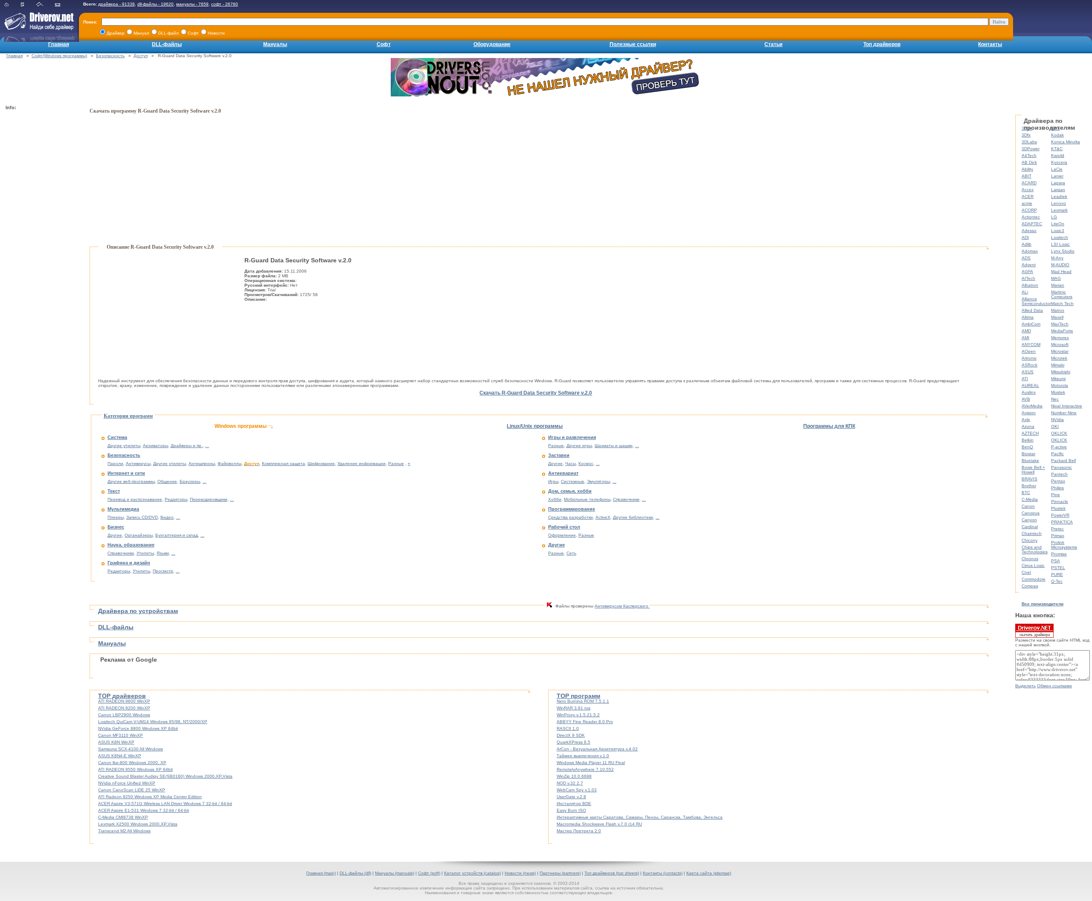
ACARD (1029, 182)
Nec (1055, 399)
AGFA (1027, 271)
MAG (1056, 278)
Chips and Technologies (1035, 549)
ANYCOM (1031, 344)
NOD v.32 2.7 (570, 783)
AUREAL (1030, 385)
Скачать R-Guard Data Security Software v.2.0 (535, 393)
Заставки (558, 455)
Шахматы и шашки (614, 445)
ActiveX (602, 517)
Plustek (1058, 508)
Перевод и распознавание (134, 499)
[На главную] (12, 5)
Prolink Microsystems (1064, 544)
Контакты (990, 44)
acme (1027, 203)
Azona (1028, 426)
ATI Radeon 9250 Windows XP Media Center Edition (150, 796)
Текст (113, 491)
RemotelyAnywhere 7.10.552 (585, 769)
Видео (167, 517)
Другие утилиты (123, 445)
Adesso (1029, 230)
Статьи (773, 44)
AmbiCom (1031, 324)
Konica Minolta (1065, 142)
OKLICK (1059, 433)
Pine (1055, 494)
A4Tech (1029, 155)
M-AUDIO (1060, 264)
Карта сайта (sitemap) (708, 873)
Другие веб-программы (131, 481)
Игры (553, 481)
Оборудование (492, 44)
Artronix (1029, 358)
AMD (1026, 330)
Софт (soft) (429, 873)
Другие (114, 535)
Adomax (1030, 251)
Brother (1029, 485)
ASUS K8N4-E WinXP (119, 755)
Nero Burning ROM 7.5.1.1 (583, 701)
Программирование (571, 509)
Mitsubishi (1060, 371)
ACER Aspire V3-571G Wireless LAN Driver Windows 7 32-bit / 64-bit (165, 803)
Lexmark (1059, 210)
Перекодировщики (208, 499)
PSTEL (1058, 567)
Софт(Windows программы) (59, 55)
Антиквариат (563, 473)
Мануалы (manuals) (394, 873)
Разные (396, 463)
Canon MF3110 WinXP (120, 735)
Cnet (1026, 572)
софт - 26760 (224, 4)
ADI (1025, 237)
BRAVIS (1029, 479)
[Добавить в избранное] (28, 5)
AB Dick (1029, 162)
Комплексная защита (283, 463)
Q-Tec (1057, 581)
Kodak (1057, 135)
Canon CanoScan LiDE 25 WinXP (131, 790)
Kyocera (1059, 162)
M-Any (1057, 258)
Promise (1059, 554)
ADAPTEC (1032, 223)
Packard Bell (1063, 460)
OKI (1055, 426)
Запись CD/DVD (142, 517)
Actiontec (1031, 217)
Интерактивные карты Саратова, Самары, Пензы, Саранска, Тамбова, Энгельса (640, 817)
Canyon (1029, 519)
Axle (1026, 419)
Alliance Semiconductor (1036, 301)
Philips (1057, 487)
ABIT (1026, 176)
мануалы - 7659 (192, 4)
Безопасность (110, 55)
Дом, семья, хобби (570, 491)
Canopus (1031, 513)
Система (117, 437)
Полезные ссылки (633, 44)
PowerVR (1060, 515)
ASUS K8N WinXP (116, 742)
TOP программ (578, 695)
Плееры (115, 517)
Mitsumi (1058, 378)
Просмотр (163, 571)
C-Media (1030, 499)
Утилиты (145, 553)
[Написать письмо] (63, 5)
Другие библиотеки (633, 517)
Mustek (1058, 392)
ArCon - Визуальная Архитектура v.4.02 (597, 749)
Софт (384, 44)
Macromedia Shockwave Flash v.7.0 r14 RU (599, 824)
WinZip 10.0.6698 (574, 776)
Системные (572, 481)
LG (1054, 217)
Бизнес (115, 526)
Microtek (1059, 358)
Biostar (1028, 453)
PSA (1055, 560)
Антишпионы (202, 463)
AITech (1028, 278)
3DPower (1031, 148)
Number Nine (1064, 412)
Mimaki (1057, 365)
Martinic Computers (1061, 294)
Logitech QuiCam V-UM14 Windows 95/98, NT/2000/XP (152, 721)
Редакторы (176, 499)
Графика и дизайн (128, 562)
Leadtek (1059, 196)
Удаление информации (361, 463)
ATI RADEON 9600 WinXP (124, 701)
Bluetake (1030, 460)
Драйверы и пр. (187, 445)
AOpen (1029, 351)
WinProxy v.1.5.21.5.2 (578, 714)
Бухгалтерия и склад (176, 535)
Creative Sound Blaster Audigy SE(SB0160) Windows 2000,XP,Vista (165, 776)
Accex (1028, 189)
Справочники (120, 553)
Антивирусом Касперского (622, 606)
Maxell (1057, 317)
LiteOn (1057, 223)
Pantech (1059, 474)
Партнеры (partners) (560, 873)
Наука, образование (130, 544)
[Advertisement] (40, 241)
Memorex (1060, 337)
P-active (1059, 447)
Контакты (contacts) (662, 873)
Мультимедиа (123, 509)
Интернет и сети (126, 473)
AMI (1025, 337)
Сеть (571, 553)
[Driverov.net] (37, 28)
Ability (1027, 169)
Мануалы (275, 44)
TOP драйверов (122, 695)
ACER (1028, 196)
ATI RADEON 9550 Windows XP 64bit (135, 769)
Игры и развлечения (572, 437)
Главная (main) (321, 873)
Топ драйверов (881, 44)
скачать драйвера (1034, 634)
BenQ (1027, 447)
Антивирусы (138, 463)
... (207, 445)
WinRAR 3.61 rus (573, 708)
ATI (1025, 378)
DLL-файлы (167, 44)
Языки (163, 553)
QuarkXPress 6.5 (573, 742)
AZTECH (1030, 433)
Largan (1058, 189)
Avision (1029, 412)
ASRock (1029, 365)
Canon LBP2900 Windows (124, 714)
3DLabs (1029, 142)
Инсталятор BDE (574, 803)
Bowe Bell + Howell (1033, 469)
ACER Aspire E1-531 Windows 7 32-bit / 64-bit (143, 810)
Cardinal (1030, 526)
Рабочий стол (564, 526)
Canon (1028, 506)
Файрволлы (229, 463)
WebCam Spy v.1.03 (577, 790)
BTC (1026, 492)
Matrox (1057, 310)
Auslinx (1029, 392)
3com (1027, 128)
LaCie (1057, 169)
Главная (58, 44)
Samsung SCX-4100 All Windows (130, 749)
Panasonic (1061, 467)
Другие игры (579, 445)
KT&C (1057, 148)
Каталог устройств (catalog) (472, 873)
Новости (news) (520, 873)
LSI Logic (1060, 244)
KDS (1055, 128)
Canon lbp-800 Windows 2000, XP (132, 762)
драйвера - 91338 (116, 4)
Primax (1057, 535)
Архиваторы (155, 445)
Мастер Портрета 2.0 (579, 830)
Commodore (1034, 579)
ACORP (1029, 210)
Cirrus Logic (1033, 565)
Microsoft (1060, 344)
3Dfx (1026, 135)
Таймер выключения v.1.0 (583, 755)
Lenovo (1058, 203)
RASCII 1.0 (568, 728)
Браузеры (190, 481)
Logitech (1059, 237)
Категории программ (128, 416)
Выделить (1025, 685)
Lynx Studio (1063, 251)
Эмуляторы (598, 481)
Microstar (1060, 351)
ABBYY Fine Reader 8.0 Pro (585, 721)
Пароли (115, 463)
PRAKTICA (1062, 522)
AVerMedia (1032, 406)
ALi (1025, 292)
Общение (167, 481)
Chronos (1030, 558)
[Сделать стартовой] (45, 5)
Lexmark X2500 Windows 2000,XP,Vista (137, 824)
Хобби (554, 499)
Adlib (1026, 244)
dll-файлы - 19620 (155, 4)
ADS (1026, 258)
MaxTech (1060, 324)
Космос (585, 463)
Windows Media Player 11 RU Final (591, 762)
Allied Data (1032, 310)
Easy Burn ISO (571, 810)
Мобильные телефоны (587, 499)
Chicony (1029, 540)
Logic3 (1057, 230)
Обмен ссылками (1054, 685)
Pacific (1057, 453)
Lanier (1057, 176)
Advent (1029, 264)
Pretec (1057, 528)
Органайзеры (139, 535)
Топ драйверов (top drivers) (611, 873)
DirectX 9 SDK (571, 735)
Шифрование (321, 463)
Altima (1028, 317)
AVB (1026, 399)
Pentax (1058, 481)
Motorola (1059, 385)
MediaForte (1062, 330)
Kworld (1057, 155)
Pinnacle (1059, 501)
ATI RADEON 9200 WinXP (124, 708)
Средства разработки (570, 517)
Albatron (1030, 285)
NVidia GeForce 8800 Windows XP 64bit (138, 728)
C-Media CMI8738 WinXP (123, 817)
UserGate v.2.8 (571, 796)
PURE (1057, 574)
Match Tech (1062, 303)
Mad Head (1061, 271)
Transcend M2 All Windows (124, 830)
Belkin (1028, 440)
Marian (1057, 285)
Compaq (1030, 586)
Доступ (141, 55)
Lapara (1058, 182)
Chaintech (1032, 533)
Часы (570, 463)
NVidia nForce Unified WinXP (126, 783)
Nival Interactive (1066, 406)
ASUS (1028, 371)
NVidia (1057, 419)
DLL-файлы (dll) (355, 873)
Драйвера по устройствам (138, 610)
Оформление (562, 535)
